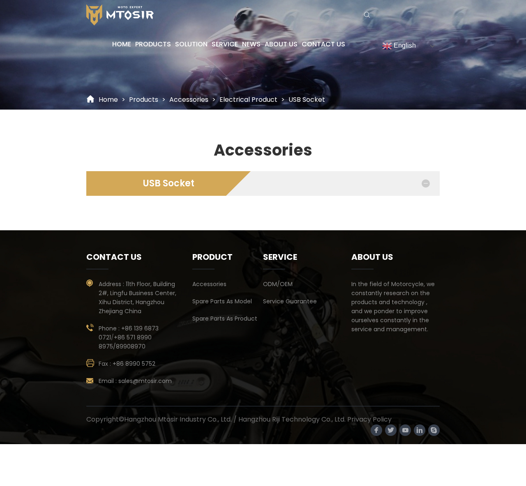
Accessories (209, 284)
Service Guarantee (290, 301)
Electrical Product (248, 99)
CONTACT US (323, 44)
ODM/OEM (278, 284)
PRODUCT (212, 257)
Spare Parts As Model (222, 301)
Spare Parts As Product (224, 318)
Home (108, 99)
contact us (114, 257)
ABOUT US (281, 44)
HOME (121, 44)
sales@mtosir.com (145, 381)
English (404, 45)
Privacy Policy (369, 419)
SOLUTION (191, 44)
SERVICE (225, 44)
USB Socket (306, 99)
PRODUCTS (153, 44)
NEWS (251, 44)
